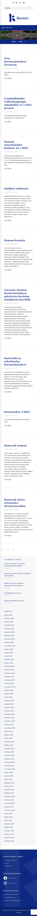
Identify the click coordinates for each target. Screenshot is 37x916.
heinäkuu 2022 (9, 783)
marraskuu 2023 (9, 728)
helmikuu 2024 (9, 718)
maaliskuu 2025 (9, 673)
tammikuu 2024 (9, 721)
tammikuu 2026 (9, 639)
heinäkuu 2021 (9, 824)
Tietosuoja (30, 910)
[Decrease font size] (13, 2)
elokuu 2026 (8, 615)
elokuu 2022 (8, 779)
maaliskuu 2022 (9, 796)
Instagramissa (12, 883)
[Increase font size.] (16, 2)
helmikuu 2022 (9, 800)
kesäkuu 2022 (8, 786)
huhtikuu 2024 (9, 711)
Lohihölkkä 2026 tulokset (12, 593)
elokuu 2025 (8, 656)
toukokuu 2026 (9, 625)
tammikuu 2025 (9, 680)
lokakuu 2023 (8, 731)
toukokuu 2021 (9, 831)
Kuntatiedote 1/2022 (17, 412)
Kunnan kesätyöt (14, 240)
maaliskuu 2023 (9, 755)
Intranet (18, 912)
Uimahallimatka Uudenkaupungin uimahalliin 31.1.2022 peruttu (18, 103)
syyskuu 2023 (8, 735)
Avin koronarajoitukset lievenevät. (15, 61)
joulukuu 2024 (9, 683)
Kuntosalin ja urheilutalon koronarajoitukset (15, 361)
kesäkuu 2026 (8, 622)
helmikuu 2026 (9, 635)
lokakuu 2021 (8, 814)
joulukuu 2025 (9, 642)
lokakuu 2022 (8, 772)
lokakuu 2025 (8, 649)
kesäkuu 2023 (8, 745)
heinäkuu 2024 (9, 701)
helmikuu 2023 (9, 759)
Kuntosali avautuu (15, 446)
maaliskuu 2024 (9, 714)
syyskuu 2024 (8, 694)
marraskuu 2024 (9, 687)
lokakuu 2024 (8, 690)
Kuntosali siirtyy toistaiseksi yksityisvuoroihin (15, 503)
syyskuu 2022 (8, 776)
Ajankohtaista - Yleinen (14, 53)
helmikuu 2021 (9, 841)
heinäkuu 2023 (9, 742)
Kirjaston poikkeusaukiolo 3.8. (14, 601)
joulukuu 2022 (9, 766)
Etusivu (14, 41)
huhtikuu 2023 (9, 752)
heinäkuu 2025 (9, 659)
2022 (20, 41)
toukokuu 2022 (9, 790)
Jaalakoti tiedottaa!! (16, 189)
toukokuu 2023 (9, 749)
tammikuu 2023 (9, 762)
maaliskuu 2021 (9, 838)
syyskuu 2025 (8, 653)
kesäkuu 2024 (8, 704)
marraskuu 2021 (9, 810)
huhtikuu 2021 (9, 834)
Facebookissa (12, 878)
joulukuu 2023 (9, 725)
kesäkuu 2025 (8, 663)
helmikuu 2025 (9, 677)
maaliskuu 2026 (9, 632)
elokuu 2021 (8, 820)
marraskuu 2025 (9, 646)
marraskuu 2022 (9, 769)
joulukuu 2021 (9, 807)
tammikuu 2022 (9, 803)
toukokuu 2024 (9, 707)
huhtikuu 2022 (9, 793)
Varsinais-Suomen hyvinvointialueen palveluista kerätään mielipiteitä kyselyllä (17, 295)
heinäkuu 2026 (9, 618)
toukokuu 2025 (9, 666)
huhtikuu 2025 (9, 670)
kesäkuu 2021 (8, 827)
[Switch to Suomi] (20, 3)
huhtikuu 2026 (9, 629)
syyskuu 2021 (8, 817)
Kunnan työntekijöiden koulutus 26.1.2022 (16, 145)
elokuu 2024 (8, 697)
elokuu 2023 (8, 738)
